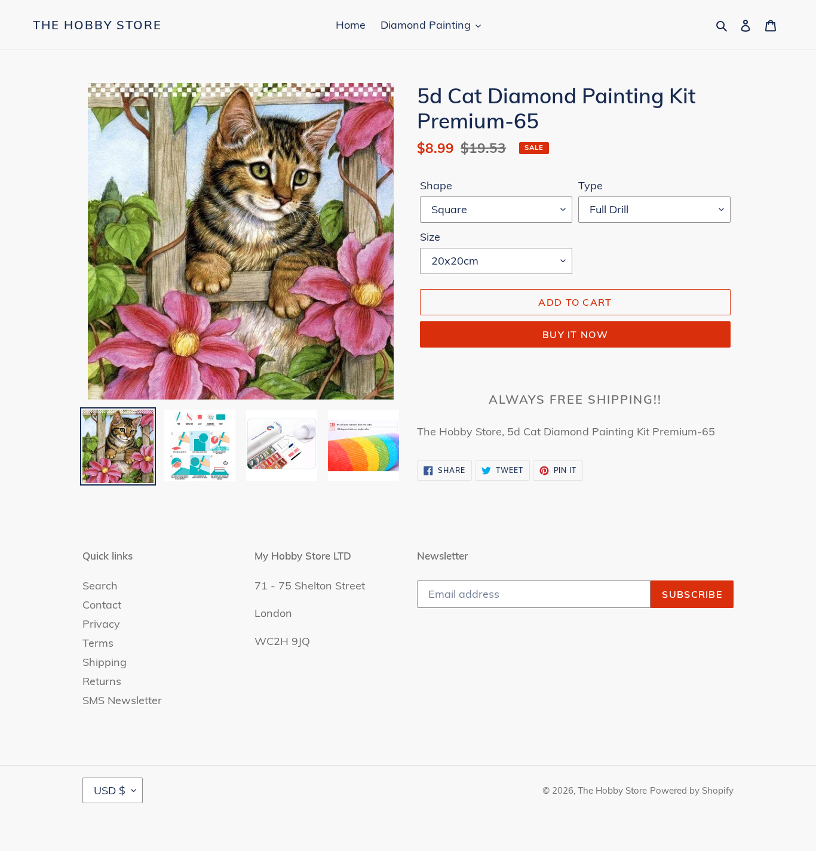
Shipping (104, 662)
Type (590, 185)
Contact (101, 605)
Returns (101, 681)
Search (100, 585)
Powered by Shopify (692, 790)
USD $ (109, 790)
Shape (436, 185)
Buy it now (575, 334)
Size (430, 237)
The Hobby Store (97, 25)
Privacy (101, 624)
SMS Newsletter (122, 700)
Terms (97, 643)
